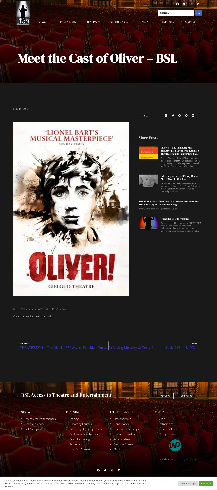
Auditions (168, 21)
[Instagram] (191, 4)
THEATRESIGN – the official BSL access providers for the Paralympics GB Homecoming (169, 203)
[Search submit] (198, 13)
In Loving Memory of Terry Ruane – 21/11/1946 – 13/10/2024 (180, 177)
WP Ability (191, 458)
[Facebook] (177, 4)
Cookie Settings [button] (188, 483)
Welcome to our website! (175, 218)
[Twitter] (184, 4)
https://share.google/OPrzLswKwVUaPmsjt (41, 309)
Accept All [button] (206, 483)
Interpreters (68, 21)
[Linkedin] (193, 115)
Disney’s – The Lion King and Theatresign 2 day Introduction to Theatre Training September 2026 (180, 150)
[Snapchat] (186, 115)
